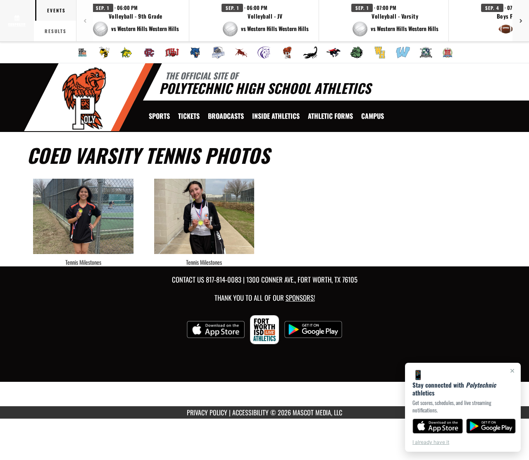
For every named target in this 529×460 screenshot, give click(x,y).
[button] (135, 20)
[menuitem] (82, 52)
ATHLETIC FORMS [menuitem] (330, 116)
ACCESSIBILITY (250, 412)
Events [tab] (56, 10)
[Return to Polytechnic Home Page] (84, 98)
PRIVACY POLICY (207, 412)
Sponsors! (300, 297)
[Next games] (520, 20)
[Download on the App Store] (437, 426)
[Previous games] (84, 20)
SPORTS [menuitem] (159, 116)
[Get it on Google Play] (491, 426)
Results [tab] (56, 31)
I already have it (430, 442)
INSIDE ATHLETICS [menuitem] (276, 116)
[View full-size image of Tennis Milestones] (83, 216)
